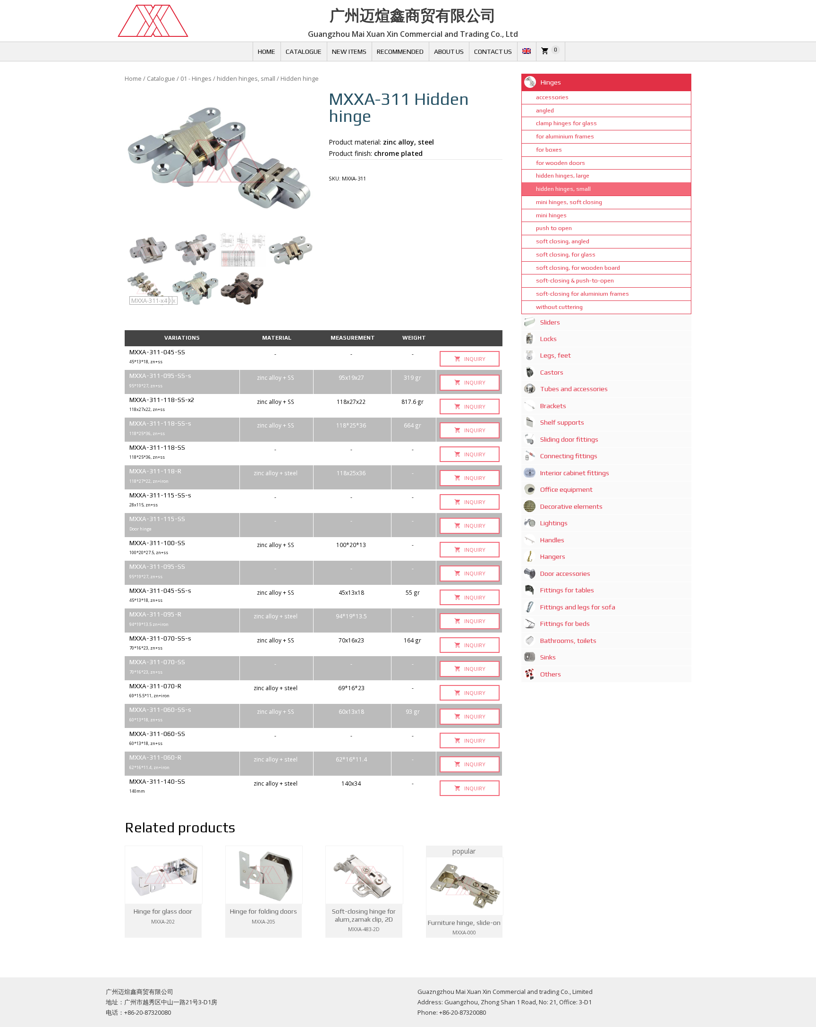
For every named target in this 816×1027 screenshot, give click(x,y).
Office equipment (566, 489)
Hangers (552, 556)
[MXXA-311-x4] (242, 288)
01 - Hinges (196, 78)
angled (545, 110)
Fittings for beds (565, 623)
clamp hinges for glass (566, 123)
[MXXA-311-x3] (195, 288)
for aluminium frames (565, 136)
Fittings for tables (567, 590)
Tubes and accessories (574, 389)
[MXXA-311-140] (195, 249)
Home (266, 51)
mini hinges (551, 215)
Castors (551, 372)
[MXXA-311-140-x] (148, 249)
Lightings (554, 523)
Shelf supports (562, 422)
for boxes (549, 149)
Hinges (551, 82)
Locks (548, 338)
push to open (554, 227)
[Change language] (527, 51)
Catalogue (304, 51)
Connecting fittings (568, 456)
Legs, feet (555, 355)
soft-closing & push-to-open (575, 280)
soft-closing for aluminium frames (582, 293)
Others (550, 674)
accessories (552, 97)
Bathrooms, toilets (568, 640)
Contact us (493, 51)
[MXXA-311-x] (290, 249)
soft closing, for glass (565, 254)
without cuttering (559, 306)
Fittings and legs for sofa (577, 607)
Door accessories (565, 573)
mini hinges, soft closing (569, 201)
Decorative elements (571, 506)
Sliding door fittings (569, 439)
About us (449, 51)
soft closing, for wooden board (578, 267)
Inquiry (474, 358)
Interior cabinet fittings (574, 473)
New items (349, 51)
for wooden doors (560, 162)
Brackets (553, 406)
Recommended (400, 51)
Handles (552, 540)
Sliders (550, 322)
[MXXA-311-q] (242, 249)
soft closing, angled (562, 241)
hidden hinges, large (562, 175)
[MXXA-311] (219, 161)
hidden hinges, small (246, 78)
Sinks (548, 657)
